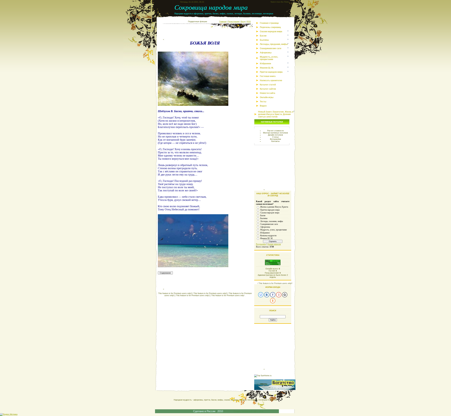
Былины (263, 218)
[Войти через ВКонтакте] (266, 294)
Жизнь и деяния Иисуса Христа (274, 207)
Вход (243, 21)
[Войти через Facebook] (272, 294)
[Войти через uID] (260, 294)
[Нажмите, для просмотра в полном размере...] (193, 104)
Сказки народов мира (269, 212)
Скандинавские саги (269, 224)
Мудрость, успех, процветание (273, 230)
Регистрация (233, 21)
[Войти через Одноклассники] (272, 300)
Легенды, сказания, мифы (271, 221)
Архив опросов (274, 244)
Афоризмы (265, 227)
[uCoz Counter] (272, 264)
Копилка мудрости (268, 235)
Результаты (261, 244)
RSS (249, 21)
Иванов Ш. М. (266, 238)
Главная (222, 21)
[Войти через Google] (284, 294)
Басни (262, 215)
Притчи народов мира (270, 209)
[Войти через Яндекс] (278, 294)
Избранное (265, 232)
